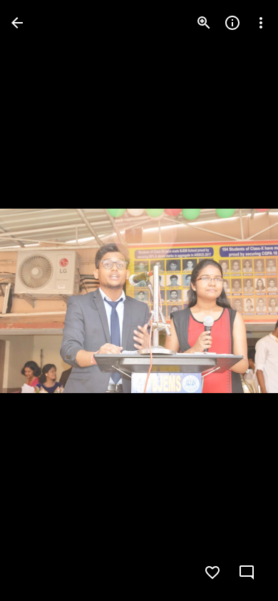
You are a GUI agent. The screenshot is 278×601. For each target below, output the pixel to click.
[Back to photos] (17, 23)
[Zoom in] (204, 23)
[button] (40, 300)
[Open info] (232, 23)
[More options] (261, 23)
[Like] (212, 572)
